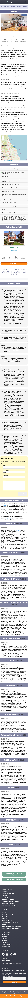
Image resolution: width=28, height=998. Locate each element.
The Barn (4, 895)
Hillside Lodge (6, 918)
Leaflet (3, 160)
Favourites (6, 934)
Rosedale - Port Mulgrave (8, 899)
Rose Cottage (5, 911)
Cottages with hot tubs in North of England (14, 874)
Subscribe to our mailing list (8, 976)
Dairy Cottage (5, 907)
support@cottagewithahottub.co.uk (11, 963)
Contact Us (5, 938)
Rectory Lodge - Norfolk (8, 916)
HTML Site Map (6, 946)
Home (2, 2)
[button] (1, 33)
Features (13, 6)
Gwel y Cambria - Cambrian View (10, 928)
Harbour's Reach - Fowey (8, 905)
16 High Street (14, 247)
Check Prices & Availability (14, 996)
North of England (11, 254)
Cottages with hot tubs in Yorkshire (14, 879)
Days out (25, 6)
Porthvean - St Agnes (7, 920)
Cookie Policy (5, 942)
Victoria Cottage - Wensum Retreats (11, 926)
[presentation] (2, 24)
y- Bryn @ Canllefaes (7, 909)
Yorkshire (10, 36)
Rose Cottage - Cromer (8, 903)
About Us (4, 936)
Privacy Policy (5, 940)
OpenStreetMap (9, 160)
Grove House (5, 913)
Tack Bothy (5, 897)
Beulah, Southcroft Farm (8, 915)
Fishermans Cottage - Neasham (10, 901)
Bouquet (4, 924)
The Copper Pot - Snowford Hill (10, 922)
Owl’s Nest (4, 891)
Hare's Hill (3, 505)
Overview (6, 6)
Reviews (19, 6)
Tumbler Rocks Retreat (8, 893)
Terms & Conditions (7, 944)
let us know (8, 518)
